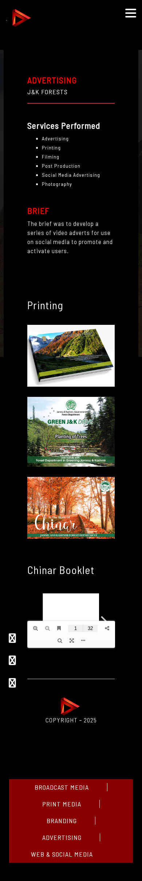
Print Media (61, 804)
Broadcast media (62, 787)
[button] (130, 13)
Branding (62, 821)
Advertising (62, 837)
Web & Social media (62, 854)
